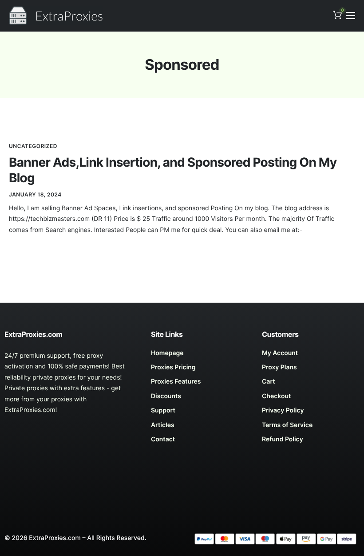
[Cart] (311, 384)
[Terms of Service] (311, 427)
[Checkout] (311, 399)
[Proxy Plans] (311, 370)
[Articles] (200, 427)
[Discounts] (200, 399)
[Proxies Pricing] (200, 370)
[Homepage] (200, 355)
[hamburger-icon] (350, 15)
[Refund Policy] (311, 442)
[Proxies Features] (200, 384)
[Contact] (200, 442)
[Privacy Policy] (311, 413)
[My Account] (311, 355)
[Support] (200, 413)
